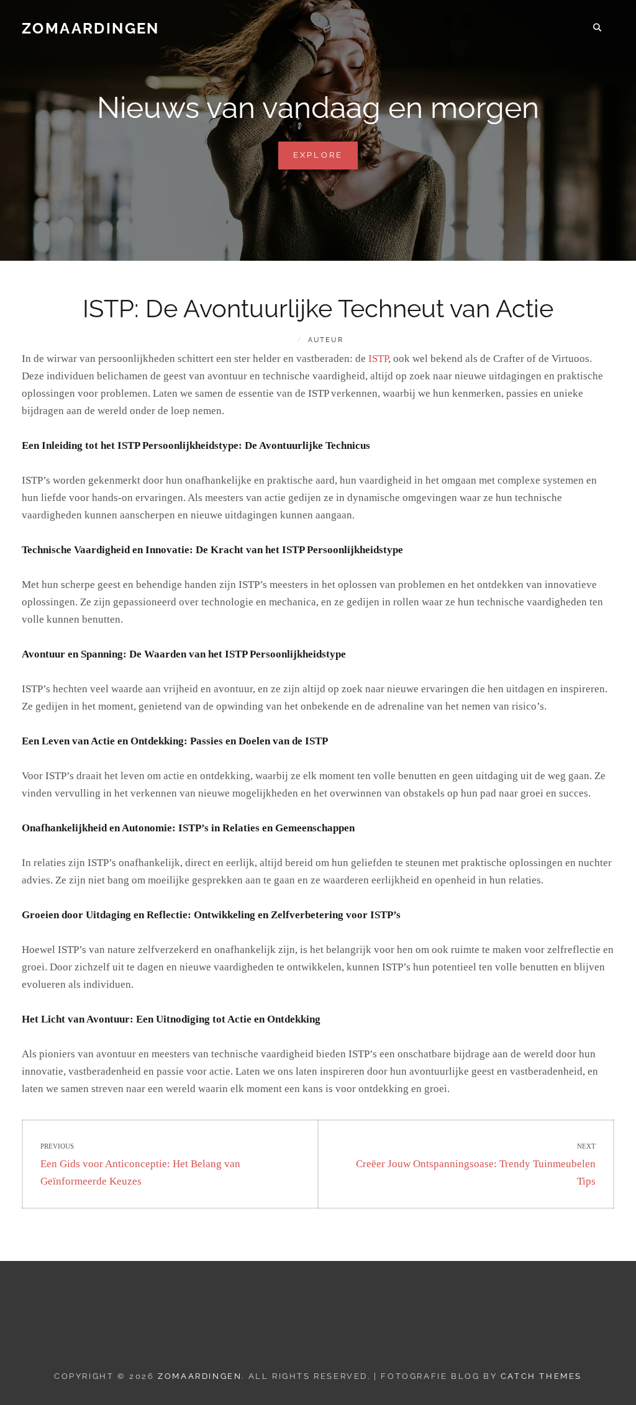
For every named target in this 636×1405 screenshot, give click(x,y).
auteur (325, 340)
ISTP (378, 358)
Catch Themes (541, 1376)
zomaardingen (91, 28)
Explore (325, 159)
